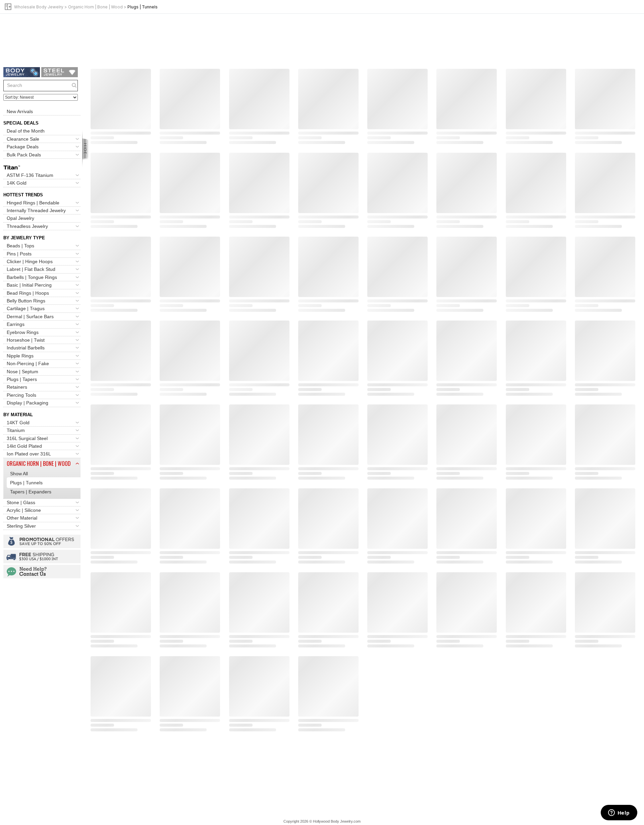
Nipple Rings (20, 355)
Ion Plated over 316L (29, 453)
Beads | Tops (20, 245)
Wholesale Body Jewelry (38, 6)
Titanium (16, 430)
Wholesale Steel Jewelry (59, 72)
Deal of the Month (26, 131)
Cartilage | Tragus (26, 308)
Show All (19, 473)
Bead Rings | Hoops (28, 293)
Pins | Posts (19, 253)
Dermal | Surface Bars (30, 316)
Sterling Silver (21, 526)
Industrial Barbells (26, 347)
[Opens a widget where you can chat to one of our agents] (618, 813)
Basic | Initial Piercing (29, 285)
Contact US (41, 571)
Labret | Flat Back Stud (31, 269)
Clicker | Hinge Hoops (30, 261)
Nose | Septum (22, 371)
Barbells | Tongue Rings (32, 277)
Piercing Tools (21, 395)
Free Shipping (41, 556)
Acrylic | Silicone (24, 510)
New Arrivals (20, 111)
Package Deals (23, 146)
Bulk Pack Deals (24, 154)
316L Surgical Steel (27, 438)
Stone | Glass (21, 502)
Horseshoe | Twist (26, 340)
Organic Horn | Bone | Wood (95, 6)
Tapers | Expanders (30, 491)
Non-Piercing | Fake (28, 363)
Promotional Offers (41, 541)
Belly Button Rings (26, 300)
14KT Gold (18, 422)
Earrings (15, 324)
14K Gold (16, 183)
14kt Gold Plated (24, 446)
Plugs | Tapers (22, 379)
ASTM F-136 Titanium (30, 175)
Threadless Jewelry (27, 226)
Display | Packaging (27, 402)
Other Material (22, 518)
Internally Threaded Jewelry (36, 210)
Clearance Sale (23, 139)
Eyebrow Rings (23, 332)
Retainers (17, 387)
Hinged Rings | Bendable (33, 202)
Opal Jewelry (20, 218)
